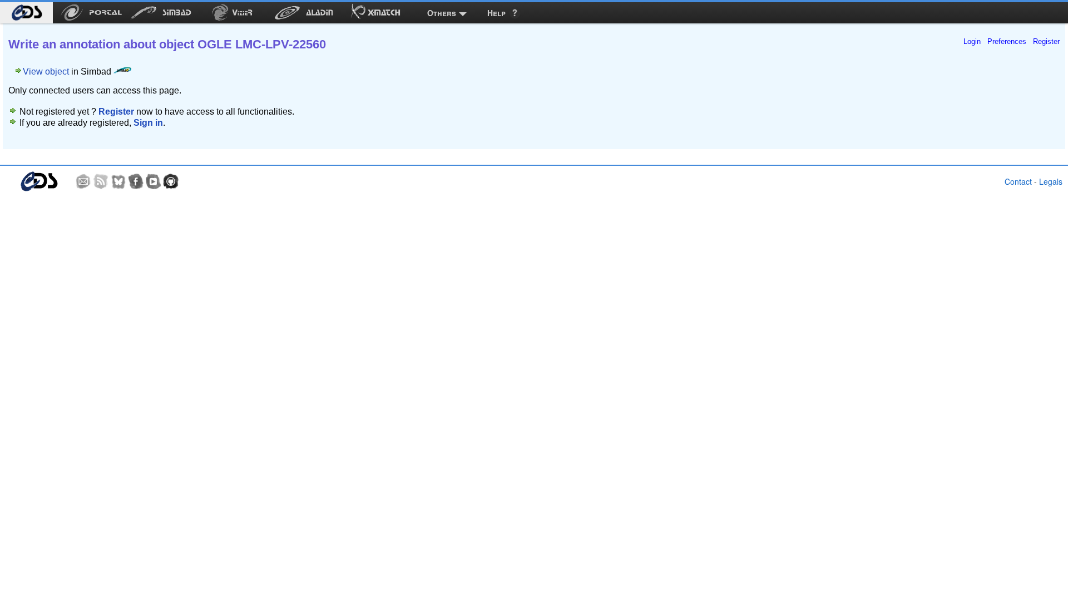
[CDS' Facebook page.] (136, 181)
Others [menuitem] (441, 12)
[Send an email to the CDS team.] (83, 181)
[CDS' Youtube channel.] (153, 181)
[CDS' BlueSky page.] (118, 181)
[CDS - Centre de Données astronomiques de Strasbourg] (39, 181)
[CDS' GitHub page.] (171, 181)
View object (46, 71)
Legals (1050, 181)
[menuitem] (26, 12)
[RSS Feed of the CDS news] (100, 181)
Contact (1018, 181)
